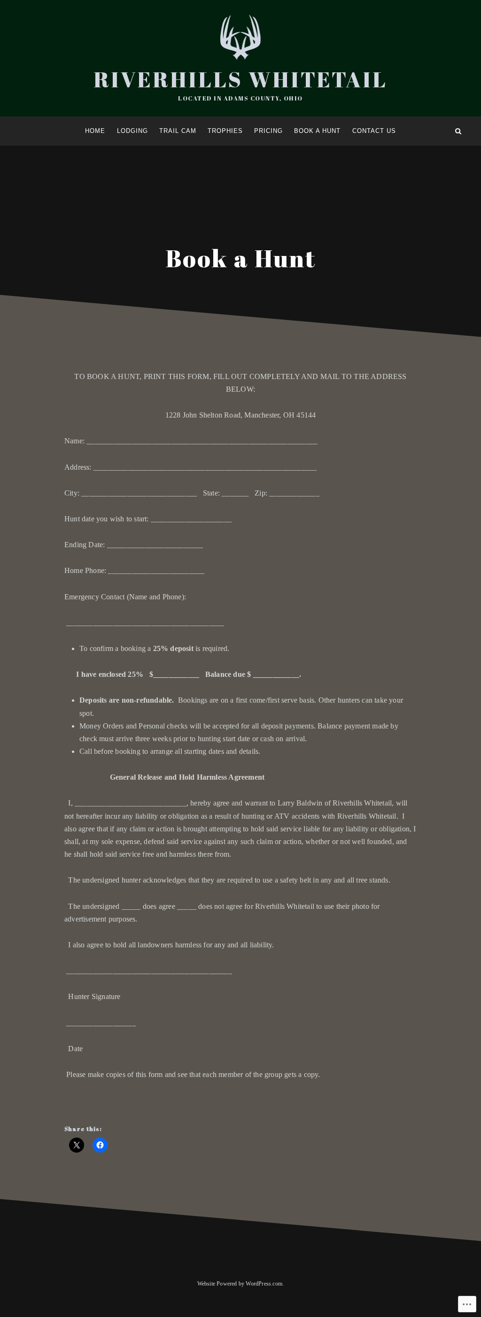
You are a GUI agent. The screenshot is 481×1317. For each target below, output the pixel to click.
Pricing (268, 130)
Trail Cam (177, 130)
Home (95, 130)
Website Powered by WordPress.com (239, 1283)
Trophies (225, 130)
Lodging (132, 130)
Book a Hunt (317, 130)
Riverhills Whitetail (240, 78)
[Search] (458, 131)
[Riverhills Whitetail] (23, 131)
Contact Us (374, 130)
